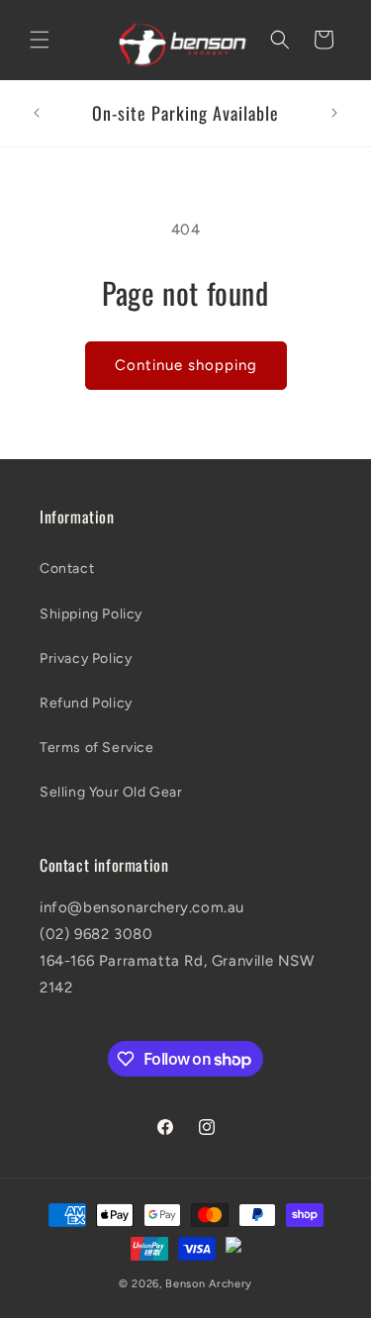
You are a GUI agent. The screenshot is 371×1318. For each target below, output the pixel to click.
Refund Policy (86, 703)
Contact (67, 568)
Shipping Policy (91, 614)
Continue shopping (186, 365)
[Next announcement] (334, 113)
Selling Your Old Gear (111, 792)
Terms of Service (97, 747)
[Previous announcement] (36, 113)
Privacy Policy (86, 658)
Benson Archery (208, 1283)
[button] (39, 39)
